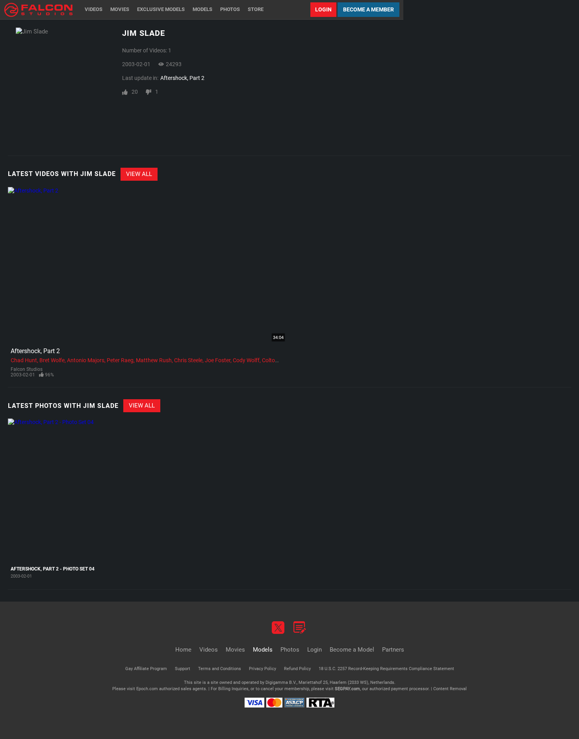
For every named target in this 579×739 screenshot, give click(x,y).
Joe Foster (217, 360)
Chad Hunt (24, 360)
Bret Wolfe (52, 360)
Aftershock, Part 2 (182, 78)
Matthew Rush (154, 360)
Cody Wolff (246, 360)
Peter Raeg (120, 360)
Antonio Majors (85, 360)
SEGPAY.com (347, 688)
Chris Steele (188, 360)
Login (323, 9)
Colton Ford (276, 360)
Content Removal (450, 688)
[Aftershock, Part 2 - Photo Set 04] (56, 490)
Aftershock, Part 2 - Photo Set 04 (53, 569)
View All (139, 174)
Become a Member (368, 9)
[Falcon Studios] (38, 9)
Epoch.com (147, 688)
